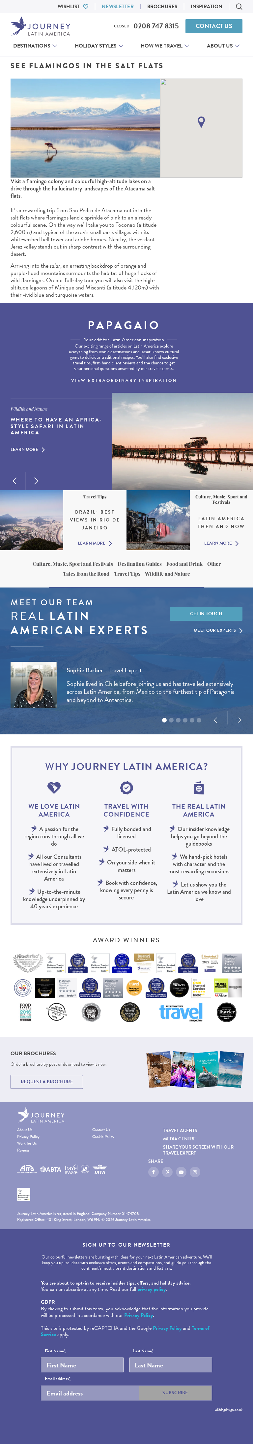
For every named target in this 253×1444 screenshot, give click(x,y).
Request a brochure (47, 1081)
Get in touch (206, 613)
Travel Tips (127, 573)
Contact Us (214, 25)
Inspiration (206, 6)
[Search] (239, 6)
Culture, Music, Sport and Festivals (73, 563)
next (36, 481)
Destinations (31, 46)
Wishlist (69, 6)
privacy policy (151, 1289)
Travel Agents (180, 1130)
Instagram (195, 1172)
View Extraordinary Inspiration (124, 380)
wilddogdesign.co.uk (228, 1409)
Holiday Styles (96, 46)
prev (14, 481)
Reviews (23, 1150)
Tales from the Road (86, 573)
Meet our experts (215, 630)
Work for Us (27, 1143)
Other (214, 563)
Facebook (153, 1172)
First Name (55, 1351)
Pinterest (167, 1172)
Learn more (24, 450)
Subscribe (175, 1392)
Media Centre (179, 1139)
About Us (220, 46)
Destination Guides (140, 563)
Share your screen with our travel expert (198, 1150)
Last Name (143, 1351)
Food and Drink (184, 563)
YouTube (181, 1172)
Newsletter (118, 6)
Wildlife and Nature (167, 573)
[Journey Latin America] (40, 26)
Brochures (162, 6)
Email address (57, 1379)
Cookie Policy (103, 1137)
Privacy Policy (28, 1137)
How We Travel (162, 46)
